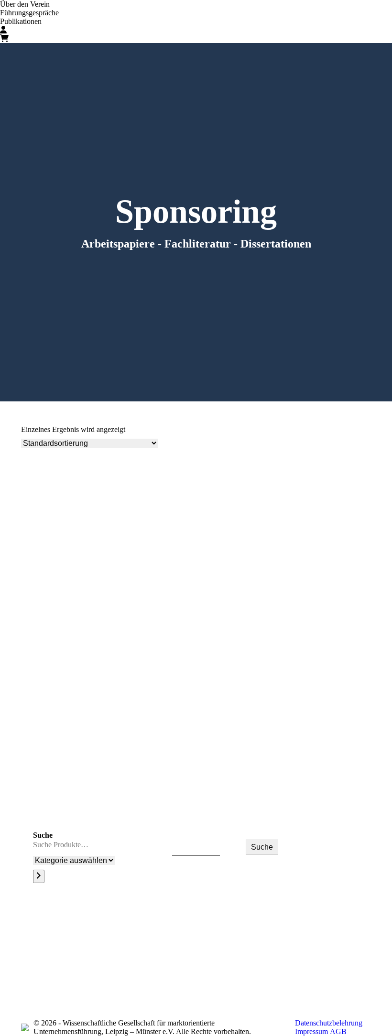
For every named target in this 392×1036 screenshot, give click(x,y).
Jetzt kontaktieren (320, 969)
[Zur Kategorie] (38, 876)
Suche (43, 835)
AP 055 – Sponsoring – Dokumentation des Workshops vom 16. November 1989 (150, 811)
